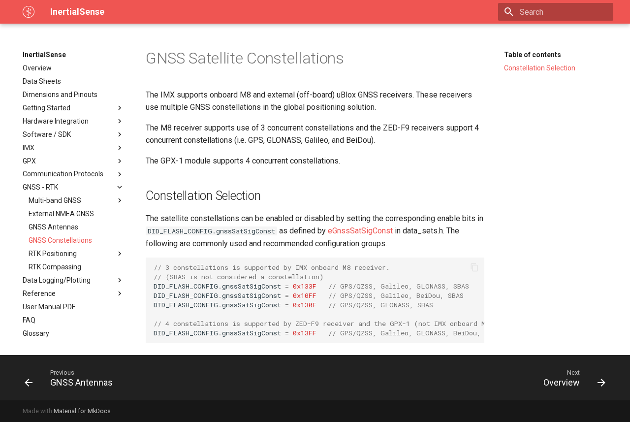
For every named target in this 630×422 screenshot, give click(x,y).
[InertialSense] (28, 12)
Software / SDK (47, 134)
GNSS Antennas (53, 227)
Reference (39, 293)
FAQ (29, 320)
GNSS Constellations (60, 240)
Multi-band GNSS (55, 200)
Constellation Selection (539, 68)
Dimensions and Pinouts (60, 94)
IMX (28, 148)
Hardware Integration (56, 121)
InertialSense (44, 55)
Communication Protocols (63, 174)
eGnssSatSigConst (360, 230)
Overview (37, 68)
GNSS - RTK (40, 187)
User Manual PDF (49, 307)
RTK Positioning (53, 254)
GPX (29, 161)
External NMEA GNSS (61, 214)
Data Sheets (42, 81)
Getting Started (46, 108)
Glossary (36, 333)
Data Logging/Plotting (57, 280)
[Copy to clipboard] (474, 267)
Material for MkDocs (82, 411)
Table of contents (532, 55)
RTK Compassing (55, 267)
